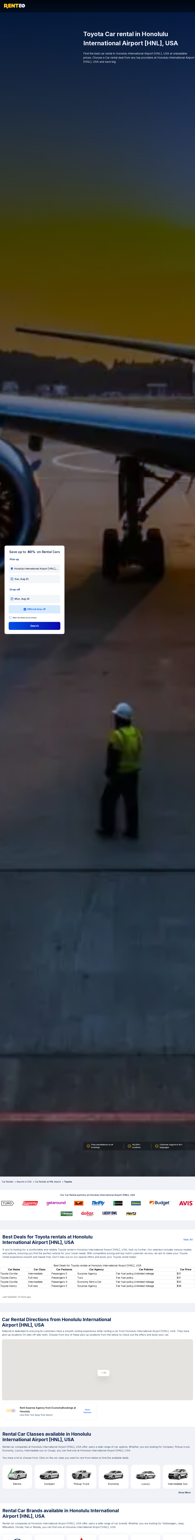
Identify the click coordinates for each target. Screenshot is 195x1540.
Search (34, 625)
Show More (184, 1492)
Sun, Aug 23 (22, 579)
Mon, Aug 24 (22, 598)
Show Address (87, 1411)
